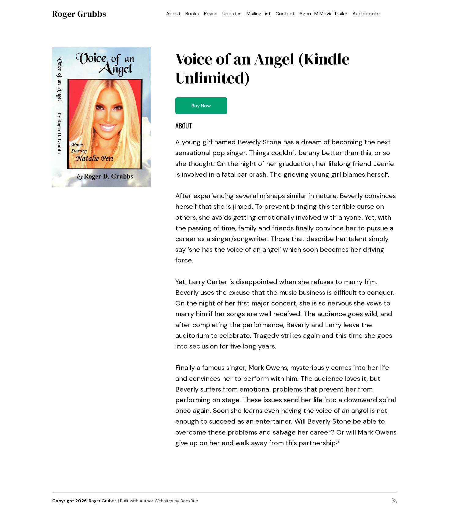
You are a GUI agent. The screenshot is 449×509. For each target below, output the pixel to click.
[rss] (394, 500)
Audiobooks (366, 13)
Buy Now (201, 106)
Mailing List (258, 13)
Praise (210, 13)
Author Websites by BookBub (169, 501)
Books (192, 13)
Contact (285, 13)
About (173, 13)
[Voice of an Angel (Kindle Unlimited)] (101, 117)
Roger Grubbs (79, 14)
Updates (232, 13)
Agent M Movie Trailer (323, 13)
